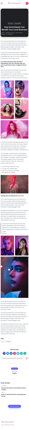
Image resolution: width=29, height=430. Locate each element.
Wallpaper (8, 341)
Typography (17, 23)
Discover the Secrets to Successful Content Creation (13, 388)
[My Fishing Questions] (14, 3)
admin (3, 32)
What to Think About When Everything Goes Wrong (13, 395)
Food (2, 341)
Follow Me (14, 368)
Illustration (11, 23)
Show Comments (14, 406)
